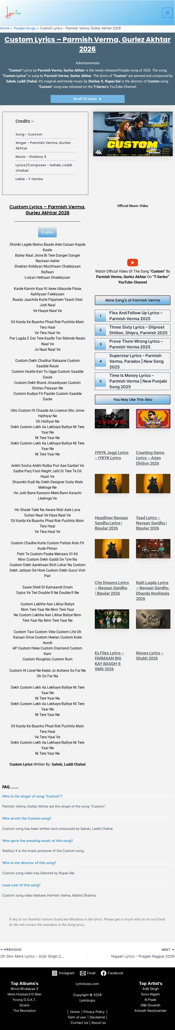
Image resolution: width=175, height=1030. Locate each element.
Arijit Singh (150, 989)
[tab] (47, 232)
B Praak (150, 1000)
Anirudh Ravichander (150, 1011)
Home (75, 1012)
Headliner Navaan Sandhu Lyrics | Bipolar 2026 (111, 523)
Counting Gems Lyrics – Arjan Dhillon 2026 (150, 458)
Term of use (76, 1017)
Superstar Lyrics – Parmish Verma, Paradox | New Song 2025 (136, 361)
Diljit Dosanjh (150, 1005)
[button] (132, 300)
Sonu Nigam (150, 994)
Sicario (24, 1005)
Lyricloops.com (87, 984)
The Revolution (24, 1011)
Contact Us (80, 1023)
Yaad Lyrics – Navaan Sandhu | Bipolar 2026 (151, 523)
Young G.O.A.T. (24, 1000)
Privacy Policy (94, 1012)
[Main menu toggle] (167, 13)
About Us (98, 1023)
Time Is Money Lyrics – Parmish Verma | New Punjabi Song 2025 (138, 381)
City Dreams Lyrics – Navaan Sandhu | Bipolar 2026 (112, 588)
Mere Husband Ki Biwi (24, 994)
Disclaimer (97, 1017)
